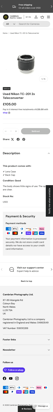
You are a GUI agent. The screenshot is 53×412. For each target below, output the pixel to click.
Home (5, 33)
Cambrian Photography (18, 405)
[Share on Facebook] (18, 139)
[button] (42, 17)
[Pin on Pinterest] (24, 139)
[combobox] (26, 24)
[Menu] (48, 17)
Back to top (26, 281)
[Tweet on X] (12, 139)
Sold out (36, 131)
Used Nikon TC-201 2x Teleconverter (24, 33)
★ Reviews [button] (26, 409)
